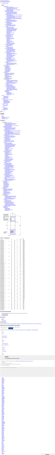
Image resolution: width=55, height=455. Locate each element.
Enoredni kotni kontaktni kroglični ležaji (12, 13)
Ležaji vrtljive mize (9, 57)
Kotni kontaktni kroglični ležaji (9, 11)
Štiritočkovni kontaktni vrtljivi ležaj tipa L (12, 63)
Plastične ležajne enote (9, 85)
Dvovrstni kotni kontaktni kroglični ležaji (10, 127)
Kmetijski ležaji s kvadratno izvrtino (9, 73)
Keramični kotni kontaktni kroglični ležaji (12, 80)
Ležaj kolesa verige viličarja (8, 175)
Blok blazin (6, 155)
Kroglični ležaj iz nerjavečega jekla (11, 86)
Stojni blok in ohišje (9, 40)
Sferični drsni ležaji (9, 45)
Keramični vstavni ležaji (10, 81)
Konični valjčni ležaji (8, 19)
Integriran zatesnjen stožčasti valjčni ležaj (12, 20)
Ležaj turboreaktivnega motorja (9, 173)
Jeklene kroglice (9, 94)
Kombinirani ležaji (9, 61)
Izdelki (3, 5)
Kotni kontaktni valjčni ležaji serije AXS (12, 28)
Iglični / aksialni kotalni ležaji (9, 171)
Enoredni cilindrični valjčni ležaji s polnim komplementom (14, 18)
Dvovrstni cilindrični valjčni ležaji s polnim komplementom (14, 16)
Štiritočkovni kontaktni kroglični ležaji (11, 12)
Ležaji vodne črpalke (7, 68)
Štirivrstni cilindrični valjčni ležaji (11, 51)
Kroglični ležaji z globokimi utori (8, 122)
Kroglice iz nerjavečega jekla (9, 209)
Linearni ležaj (7, 46)
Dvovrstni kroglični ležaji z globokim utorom (12, 7)
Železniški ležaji (7, 71)
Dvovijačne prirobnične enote (9, 158)
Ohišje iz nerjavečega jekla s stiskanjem (10, 204)
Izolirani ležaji (5, 206)
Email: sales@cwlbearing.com (7, 1)
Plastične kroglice (9, 93)
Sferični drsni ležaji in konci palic (9, 44)
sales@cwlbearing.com (5, 315)
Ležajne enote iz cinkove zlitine (11, 43)
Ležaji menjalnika (6, 186)
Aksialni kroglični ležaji (8, 24)
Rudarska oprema (6, 103)
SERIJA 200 (6, 75)
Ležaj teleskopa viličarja (8, 58)
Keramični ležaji (7, 79)
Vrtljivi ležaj (6, 62)
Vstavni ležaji (8, 39)
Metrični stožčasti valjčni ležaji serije (11, 21)
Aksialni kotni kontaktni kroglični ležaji (12, 53)
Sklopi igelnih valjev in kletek (9, 148)
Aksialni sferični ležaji (9, 23)
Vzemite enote (8, 42)
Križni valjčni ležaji (9, 54)
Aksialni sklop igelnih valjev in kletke (10, 145)
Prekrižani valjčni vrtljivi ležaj (10, 64)
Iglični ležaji (6, 26)
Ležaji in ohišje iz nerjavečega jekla (8, 201)
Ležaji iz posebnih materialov (5, 117)
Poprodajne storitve (6, 98)
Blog (4, 106)
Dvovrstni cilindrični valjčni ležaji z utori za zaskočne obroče (13, 130)
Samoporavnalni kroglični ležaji (9, 10)
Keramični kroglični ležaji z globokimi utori (10, 196)
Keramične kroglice (9, 92)
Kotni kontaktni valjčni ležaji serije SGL (12, 29)
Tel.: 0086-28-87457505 (6, 0)
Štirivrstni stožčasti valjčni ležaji (11, 50)
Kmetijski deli (7, 77)
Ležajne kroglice (7, 91)
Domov (3, 4)
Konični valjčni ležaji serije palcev (9, 135)
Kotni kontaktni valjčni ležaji (10, 27)
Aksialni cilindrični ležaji (10, 15)
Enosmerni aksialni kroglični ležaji (11, 25)
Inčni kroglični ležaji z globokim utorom (12, 8)
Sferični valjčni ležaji (9, 22)
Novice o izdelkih (6, 104)
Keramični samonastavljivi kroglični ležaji (12, 82)
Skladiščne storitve (6, 97)
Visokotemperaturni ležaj (8, 90)
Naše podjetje (5, 107)
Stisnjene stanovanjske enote (10, 41)
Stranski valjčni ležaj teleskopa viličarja (10, 177)
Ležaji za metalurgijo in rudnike (9, 48)
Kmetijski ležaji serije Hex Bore (9, 74)
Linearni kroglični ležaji (10, 47)
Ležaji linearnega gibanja (8, 163)
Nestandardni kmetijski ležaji (7, 193)
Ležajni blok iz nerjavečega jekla (11, 88)
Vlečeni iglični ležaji (9, 31)
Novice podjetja (6, 105)
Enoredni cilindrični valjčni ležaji (9, 132)
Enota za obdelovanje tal (7, 191)
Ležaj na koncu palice (8, 160)
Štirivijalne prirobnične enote (10, 38)
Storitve (3, 95)
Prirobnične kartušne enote (8, 153)
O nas (2, 319)
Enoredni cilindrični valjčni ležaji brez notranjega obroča (14, 17)
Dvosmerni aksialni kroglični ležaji (9, 140)
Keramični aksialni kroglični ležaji (11, 83)
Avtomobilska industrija (7, 102)
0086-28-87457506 (4, 337)
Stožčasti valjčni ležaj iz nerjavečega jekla (12, 89)
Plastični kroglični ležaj (10, 84)
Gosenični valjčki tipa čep (10, 34)
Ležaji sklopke (7, 66)
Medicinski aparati (6, 100)
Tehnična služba (6, 96)
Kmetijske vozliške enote (8, 76)
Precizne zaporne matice (10, 56)
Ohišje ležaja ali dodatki (8, 35)
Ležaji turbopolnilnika (6, 183)
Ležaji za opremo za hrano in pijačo (8, 99)
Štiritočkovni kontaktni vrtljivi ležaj (9, 178)
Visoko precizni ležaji (8, 52)
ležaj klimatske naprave (6, 181)
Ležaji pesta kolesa (7, 69)
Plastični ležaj (5, 199)
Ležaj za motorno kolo (8, 70)
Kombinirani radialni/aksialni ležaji (11, 30)
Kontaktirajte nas (4, 109)
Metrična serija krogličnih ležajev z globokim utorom (12, 125)
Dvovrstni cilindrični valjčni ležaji (11, 49)
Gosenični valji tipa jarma (8, 150)
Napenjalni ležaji (7, 67)
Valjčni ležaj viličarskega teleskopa (11, 59)
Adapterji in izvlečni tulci (10, 36)
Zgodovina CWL (6, 108)
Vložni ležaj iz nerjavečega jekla (11, 87)
